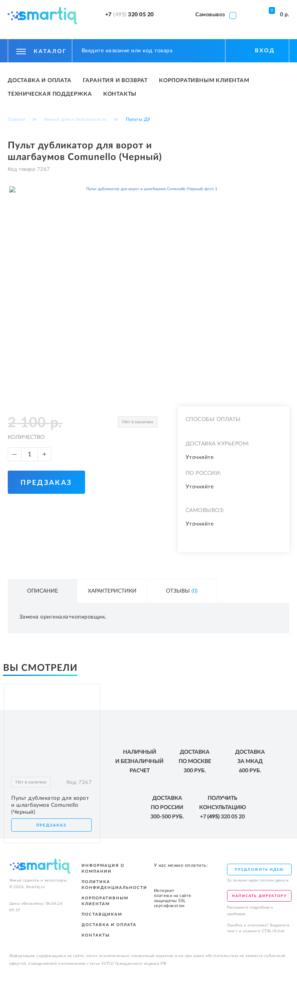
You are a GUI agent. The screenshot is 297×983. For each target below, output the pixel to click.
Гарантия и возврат (115, 80)
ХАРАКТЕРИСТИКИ (112, 591)
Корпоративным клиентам (204, 80)
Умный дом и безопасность (75, 119)
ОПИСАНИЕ (42, 591)
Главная (17, 119)
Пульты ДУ (138, 119)
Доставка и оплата (40, 80)
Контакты (120, 94)
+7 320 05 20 (129, 14)
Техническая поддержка (50, 94)
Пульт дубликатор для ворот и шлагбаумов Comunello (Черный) (50, 805)
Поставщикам (102, 914)
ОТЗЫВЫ (182, 591)
